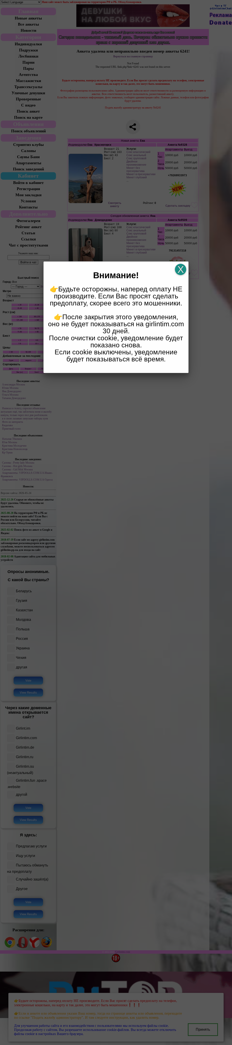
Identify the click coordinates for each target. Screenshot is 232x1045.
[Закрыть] (180, 269)
